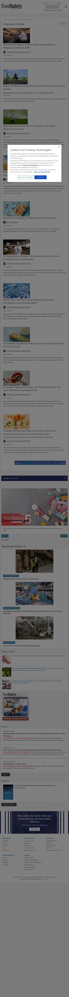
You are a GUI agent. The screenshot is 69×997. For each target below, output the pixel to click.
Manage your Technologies (25, 177)
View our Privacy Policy (42, 172)
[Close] (59, 147)
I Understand (40, 177)
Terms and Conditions (30, 165)
